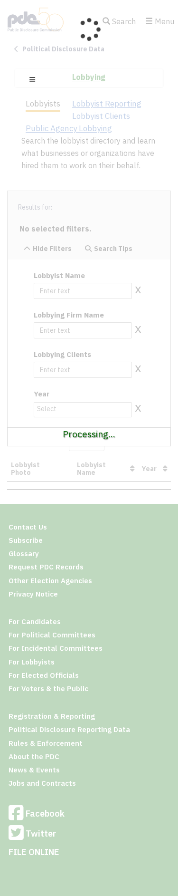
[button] (32, 79)
